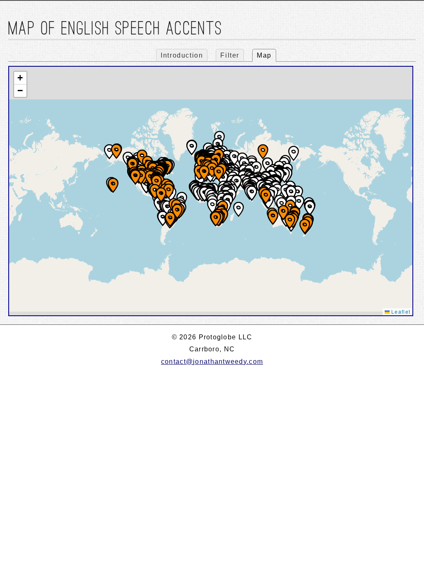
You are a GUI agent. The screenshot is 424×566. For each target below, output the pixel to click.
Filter (229, 55)
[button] (238, 209)
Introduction (182, 55)
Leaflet (400, 311)
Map (264, 55)
